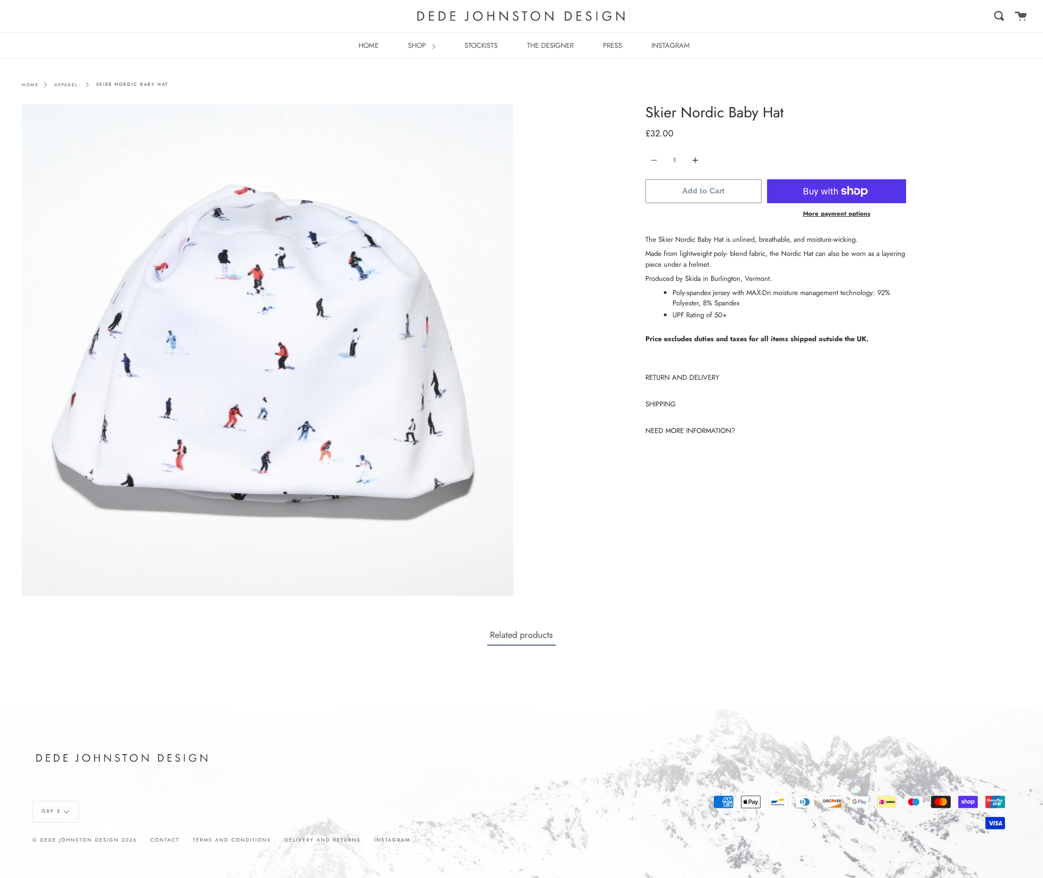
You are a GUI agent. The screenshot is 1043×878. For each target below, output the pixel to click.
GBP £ (51, 811)
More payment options (836, 213)
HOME (369, 45)
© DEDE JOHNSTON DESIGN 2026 (85, 839)
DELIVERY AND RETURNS (323, 839)
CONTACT (164, 839)
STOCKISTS (481, 45)
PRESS (612, 45)
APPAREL (66, 84)
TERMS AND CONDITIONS (232, 839)
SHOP (418, 45)
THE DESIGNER (550, 45)
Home (30, 84)
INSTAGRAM (670, 45)
